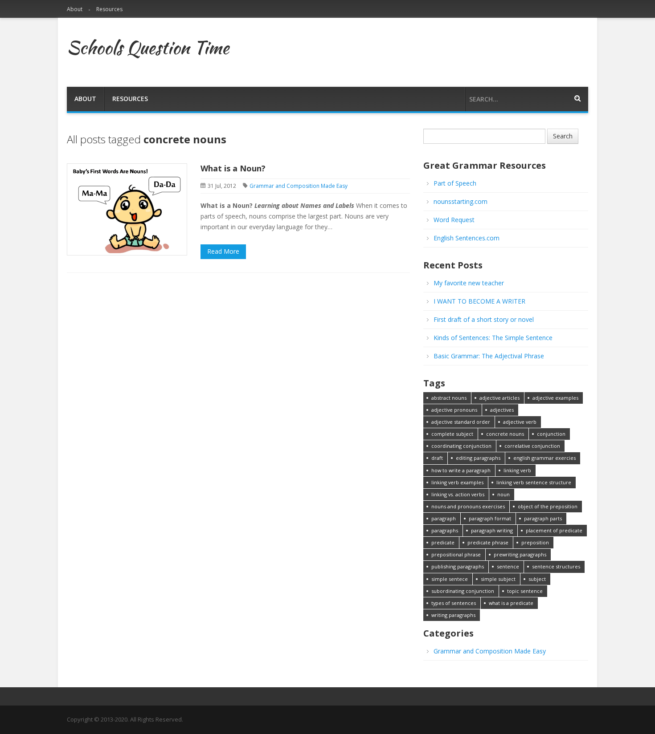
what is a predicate (511, 603)
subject (537, 579)
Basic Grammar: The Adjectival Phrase (489, 356)
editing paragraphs (478, 457)
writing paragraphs (453, 615)
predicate (442, 542)
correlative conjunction (532, 445)
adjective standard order (460, 421)
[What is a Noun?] (127, 208)
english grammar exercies (544, 457)
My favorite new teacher (469, 283)
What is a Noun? (233, 168)
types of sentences (453, 603)
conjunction (551, 433)
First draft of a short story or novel (484, 319)
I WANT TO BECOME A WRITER (479, 301)
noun (503, 494)
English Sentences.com (466, 238)
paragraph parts (543, 518)
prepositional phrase (456, 554)
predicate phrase (487, 542)
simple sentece (449, 579)
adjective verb (519, 421)
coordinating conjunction (461, 445)
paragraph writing (492, 530)
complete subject (452, 433)
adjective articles (499, 397)
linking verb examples (457, 482)
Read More (223, 251)
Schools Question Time (148, 48)
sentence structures (556, 566)
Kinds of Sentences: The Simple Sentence (493, 337)
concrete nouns (505, 433)
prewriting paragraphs (520, 554)
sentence (508, 566)
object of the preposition (547, 506)
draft (437, 457)
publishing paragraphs (457, 566)
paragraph (443, 518)
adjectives (502, 409)
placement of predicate (554, 530)
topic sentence (525, 591)
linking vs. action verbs (457, 494)
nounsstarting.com (460, 201)
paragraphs (444, 530)
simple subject (498, 579)
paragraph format (490, 518)
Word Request (454, 219)
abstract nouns (449, 397)
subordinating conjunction (462, 591)
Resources (109, 9)
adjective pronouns (454, 409)
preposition (535, 542)
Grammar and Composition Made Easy (299, 186)
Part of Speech (455, 183)
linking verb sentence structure (533, 482)
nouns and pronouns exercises (468, 506)
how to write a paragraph (461, 470)
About (74, 9)
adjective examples (555, 397)
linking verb (517, 470)
